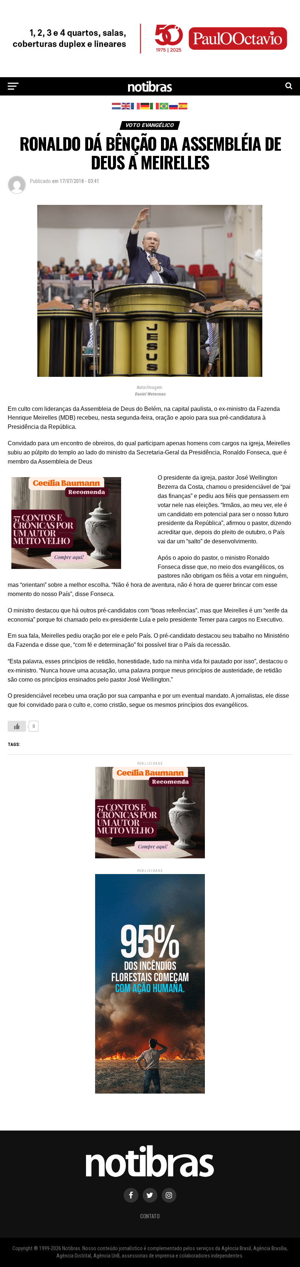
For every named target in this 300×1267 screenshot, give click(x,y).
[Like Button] (17, 726)
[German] (145, 105)
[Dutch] (116, 105)
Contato (150, 1216)
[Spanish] (183, 105)
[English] (126, 105)
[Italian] (155, 105)
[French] (135, 105)
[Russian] (174, 105)
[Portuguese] (164, 105)
